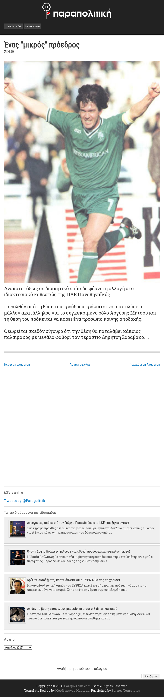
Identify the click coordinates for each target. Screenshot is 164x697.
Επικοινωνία (32, 26)
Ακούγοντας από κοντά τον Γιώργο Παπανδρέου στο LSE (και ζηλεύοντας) (78, 523)
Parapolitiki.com (77, 686)
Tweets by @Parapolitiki (25, 500)
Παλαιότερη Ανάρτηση (144, 364)
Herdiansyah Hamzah (72, 690)
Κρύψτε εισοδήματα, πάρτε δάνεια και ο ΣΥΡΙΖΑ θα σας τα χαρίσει (73, 580)
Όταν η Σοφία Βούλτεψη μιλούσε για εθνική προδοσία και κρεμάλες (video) (78, 551)
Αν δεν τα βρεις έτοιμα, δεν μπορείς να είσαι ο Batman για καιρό (72, 609)
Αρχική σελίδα (80, 364)
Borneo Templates (125, 690)
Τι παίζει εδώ (13, 26)
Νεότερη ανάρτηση (17, 364)
